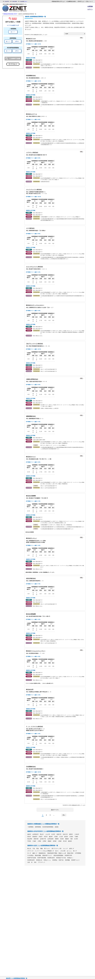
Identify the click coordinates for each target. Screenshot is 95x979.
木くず (29, 853)
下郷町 (76, 836)
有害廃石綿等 (31, 860)
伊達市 (40, 836)
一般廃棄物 (30, 827)
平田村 (29, 841)
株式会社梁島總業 (31, 614)
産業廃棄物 (38, 827)
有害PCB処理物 (41, 857)
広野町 (44, 841)
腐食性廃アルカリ (47, 855)
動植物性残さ (42, 853)
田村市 (29, 836)
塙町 (71, 839)
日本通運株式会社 (31, 766)
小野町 (39, 841)
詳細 (17, 41)
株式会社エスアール (31, 114)
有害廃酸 (67, 860)
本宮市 (46, 836)
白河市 (53, 834)
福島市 (29, 834)
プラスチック (41, 862)
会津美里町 (51, 839)
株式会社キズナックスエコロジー (35, 305)
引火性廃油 (30, 855)
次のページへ (55, 810)
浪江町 (65, 841)
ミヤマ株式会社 (30, 228)
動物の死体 (70, 853)
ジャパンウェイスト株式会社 (34, 189)
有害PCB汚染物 (31, 857)
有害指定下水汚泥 (61, 857)
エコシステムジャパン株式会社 (34, 266)
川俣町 (56, 836)
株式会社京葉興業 (31, 495)
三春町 (34, 841)
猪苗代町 (36, 839)
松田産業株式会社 (31, 75)
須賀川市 (58, 834)
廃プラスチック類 (56, 848)
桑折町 (51, 836)
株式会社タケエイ (31, 456)
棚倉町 (67, 839)
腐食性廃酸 (38, 855)
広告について (89, 1)
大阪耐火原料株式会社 (32, 379)
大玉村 (61, 836)
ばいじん (69, 851)
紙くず (75, 851)
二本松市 (76, 834)
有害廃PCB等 (68, 855)
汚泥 (33, 848)
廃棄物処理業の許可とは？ (58, 1)
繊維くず (34, 853)
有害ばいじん (47, 860)
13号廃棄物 (78, 853)
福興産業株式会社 (31, 416)
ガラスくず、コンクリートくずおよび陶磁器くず (40, 851)
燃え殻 (29, 848)
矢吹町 (62, 839)
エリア (13, 32)
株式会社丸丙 (29, 689)
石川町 (76, 839)
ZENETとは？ (81, 1)
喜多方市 (65, 834)
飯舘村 (70, 841)
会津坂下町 (43, 839)
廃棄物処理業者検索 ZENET (10, 14)
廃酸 (41, 848)
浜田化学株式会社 (31, 578)
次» (64, 815)
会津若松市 (35, 834)
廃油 (37, 848)
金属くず (71, 848)
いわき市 (47, 834)
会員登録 (90, 6)
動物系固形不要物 (52, 853)
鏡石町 (66, 836)
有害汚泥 (61, 860)
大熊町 (60, 841)
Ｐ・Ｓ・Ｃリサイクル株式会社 (34, 726)
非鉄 (35, 862)
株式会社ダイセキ (31, 38)
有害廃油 (54, 860)
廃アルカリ (47, 848)
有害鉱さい (70, 857)
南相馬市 (34, 836)
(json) (26, 1)
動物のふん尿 (62, 853)
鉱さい (57, 851)
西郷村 (57, 839)
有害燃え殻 (39, 860)
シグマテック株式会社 (32, 152)
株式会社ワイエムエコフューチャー (35, 651)
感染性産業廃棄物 (58, 855)
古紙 (28, 862)
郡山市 (42, 834)
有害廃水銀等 (51, 857)
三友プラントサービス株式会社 (34, 343)
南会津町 (29, 839)
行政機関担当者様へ (72, 1)
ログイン (90, 9)
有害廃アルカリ (75, 860)
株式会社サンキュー (31, 538)
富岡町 (54, 841)
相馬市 (71, 834)
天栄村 (71, 836)
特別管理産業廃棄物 (47, 827)
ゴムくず (65, 848)
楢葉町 (49, 841)
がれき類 (62, 851)
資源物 (56, 827)
